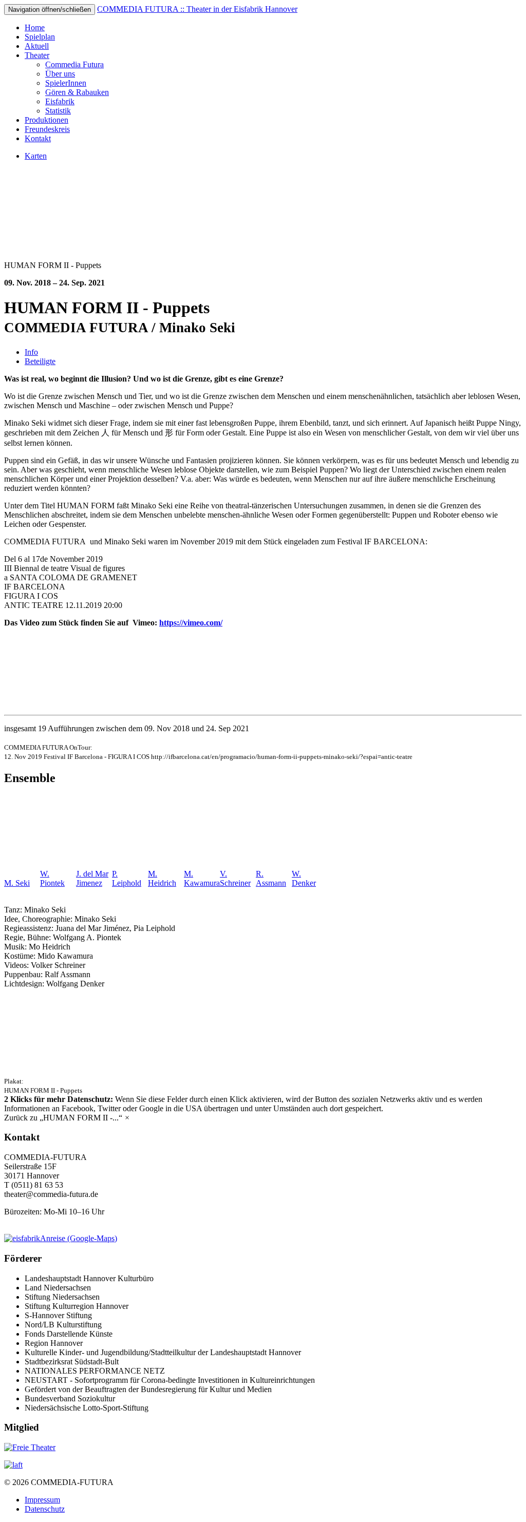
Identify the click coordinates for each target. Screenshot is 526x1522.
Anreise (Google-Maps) (78, 1238)
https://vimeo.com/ (190, 622)
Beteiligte (40, 361)
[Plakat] (76, 1071)
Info (31, 352)
